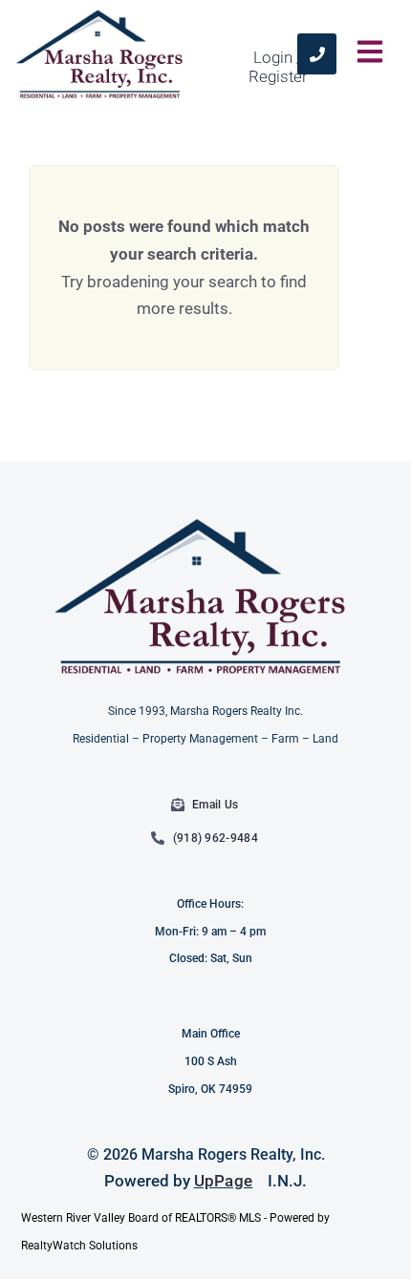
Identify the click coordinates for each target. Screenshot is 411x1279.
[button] (370, 53)
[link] (316, 53)
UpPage (223, 1180)
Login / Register (278, 67)
